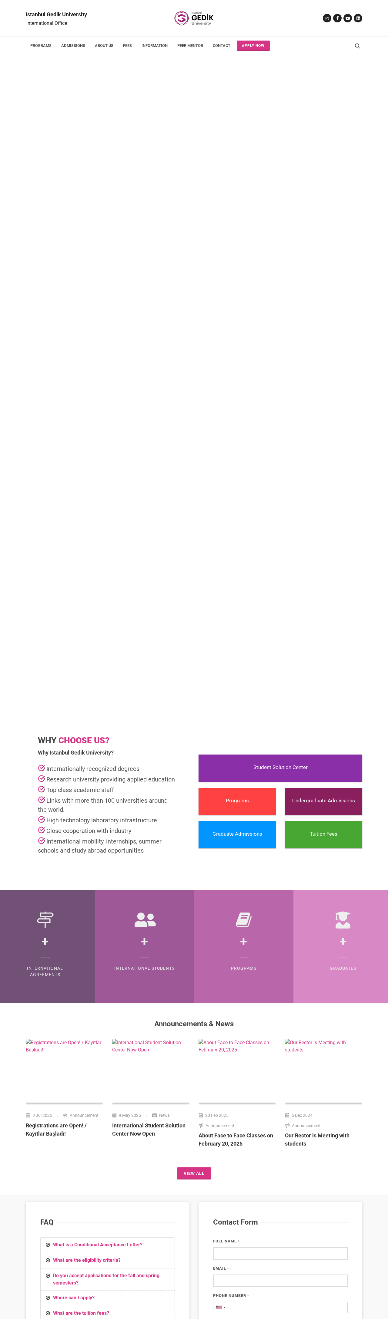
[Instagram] (327, 18)
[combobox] (220, 1307)
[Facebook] (337, 18)
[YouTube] (347, 18)
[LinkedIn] (358, 18)
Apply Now (253, 46)
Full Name (226, 1241)
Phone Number (231, 1295)
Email (221, 1268)
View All (194, 1173)
